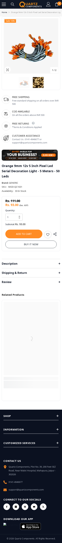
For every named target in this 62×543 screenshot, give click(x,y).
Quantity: (10, 210)
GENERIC (13, 182)
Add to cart (24, 234)
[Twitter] (43, 506)
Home (4, 12)
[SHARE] (54, 234)
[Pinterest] (25, 506)
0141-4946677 (16, 482)
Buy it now (31, 244)
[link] (31, 378)
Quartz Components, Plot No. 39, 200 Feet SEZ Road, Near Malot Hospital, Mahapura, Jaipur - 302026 (32, 470)
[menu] (4, 4)
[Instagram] (16, 506)
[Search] (13, 4)
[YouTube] (34, 506)
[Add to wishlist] (47, 234)
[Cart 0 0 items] (57, 4)
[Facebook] (6, 506)
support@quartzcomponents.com (26, 489)
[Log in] (48, 4)
